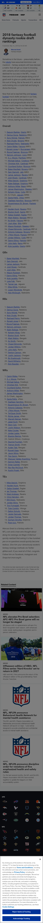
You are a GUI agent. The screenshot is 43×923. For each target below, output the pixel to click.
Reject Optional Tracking (21, 912)
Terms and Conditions (25, 867)
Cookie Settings (8, 907)
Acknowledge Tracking (21, 918)
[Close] (40, 859)
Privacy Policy (19, 872)
